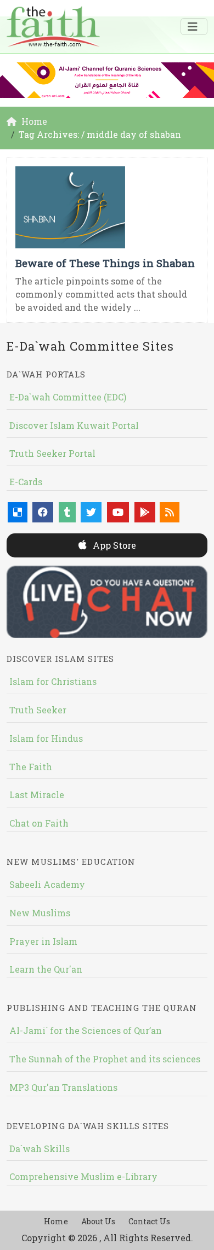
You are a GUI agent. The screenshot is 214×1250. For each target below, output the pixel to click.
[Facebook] (42, 512)
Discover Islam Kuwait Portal (74, 425)
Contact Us (149, 1221)
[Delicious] (17, 512)
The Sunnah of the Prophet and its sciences (104, 1059)
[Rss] (169, 512)
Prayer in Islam (43, 941)
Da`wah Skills (39, 1148)
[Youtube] (118, 512)
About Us (98, 1221)
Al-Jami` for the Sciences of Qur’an (85, 1030)
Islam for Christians (53, 681)
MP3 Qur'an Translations (63, 1087)
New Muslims (39, 912)
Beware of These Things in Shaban (105, 263)
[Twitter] (91, 512)
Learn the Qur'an (45, 969)
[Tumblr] (67, 512)
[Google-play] (144, 512)
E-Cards (25, 481)
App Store (113, 545)
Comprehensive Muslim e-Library (83, 1176)
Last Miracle (36, 794)
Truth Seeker (37, 710)
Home (56, 1221)
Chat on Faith (39, 823)
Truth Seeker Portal (52, 453)
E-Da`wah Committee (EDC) (67, 397)
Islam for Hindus (46, 738)
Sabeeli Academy (47, 884)
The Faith (30, 766)
